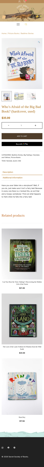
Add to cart (22, 136)
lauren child (17, 161)
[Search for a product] (26, 24)
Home (4, 33)
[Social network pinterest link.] (14, 447)
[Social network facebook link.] (8, 447)
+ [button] (35, 125)
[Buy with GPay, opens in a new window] (22, 144)
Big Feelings (28, 155)
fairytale (9, 161)
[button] (39, 42)
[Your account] (19, 1)
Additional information (13, 177)
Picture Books (13, 33)
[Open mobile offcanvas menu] (18, 24)
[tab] (22, 172)
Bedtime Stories (27, 33)
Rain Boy (22, 417)
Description (8, 172)
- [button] (8, 125)
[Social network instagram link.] (2, 447)
